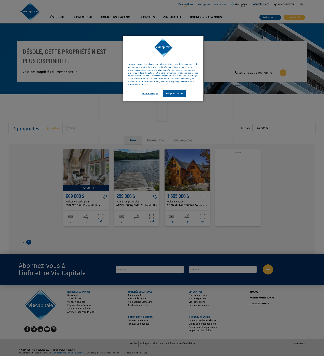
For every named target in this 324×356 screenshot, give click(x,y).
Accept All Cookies (174, 93)
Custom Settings (150, 93)
